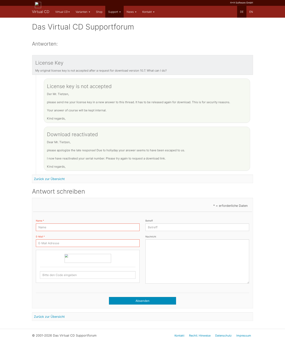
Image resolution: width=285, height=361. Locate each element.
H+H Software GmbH (241, 2)
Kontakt (147, 11)
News (131, 11)
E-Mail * (40, 236)
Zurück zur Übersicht (49, 179)
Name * (40, 220)
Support (113, 11)
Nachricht (150, 236)
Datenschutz (223, 335)
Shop (99, 11)
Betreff (149, 220)
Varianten (82, 11)
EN (251, 11)
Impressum (243, 335)
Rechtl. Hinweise (200, 335)
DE (242, 11)
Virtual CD (40, 12)
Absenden (142, 301)
